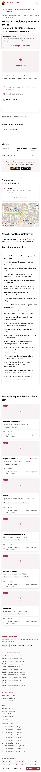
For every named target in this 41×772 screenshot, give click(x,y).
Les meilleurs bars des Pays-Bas (13, 746)
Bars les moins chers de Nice (12, 683)
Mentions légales (7, 716)
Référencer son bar (8, 695)
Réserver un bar (7, 708)
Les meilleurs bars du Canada (12, 732)
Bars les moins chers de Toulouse (13, 675)
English (13, 646)
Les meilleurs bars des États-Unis (13, 751)
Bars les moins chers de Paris (12, 669)
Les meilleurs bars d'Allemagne (12, 737)
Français (5, 646)
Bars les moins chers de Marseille (13, 686)
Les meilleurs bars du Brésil (11, 729)
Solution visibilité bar (9, 701)
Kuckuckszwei (8, 18)
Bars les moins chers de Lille (11, 667)
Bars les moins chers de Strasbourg (14, 664)
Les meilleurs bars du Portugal (12, 748)
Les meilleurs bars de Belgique (12, 727)
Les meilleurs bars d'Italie (10, 743)
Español (30, 646)
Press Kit (5, 719)
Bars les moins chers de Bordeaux (13, 672)
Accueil (4, 15)
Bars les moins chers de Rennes (13, 661)
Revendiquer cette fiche (20, 46)
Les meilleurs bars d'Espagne (12, 740)
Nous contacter (7, 714)
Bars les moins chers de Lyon (12, 658)
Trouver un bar (33, 768)
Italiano (22, 646)
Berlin (20, 15)
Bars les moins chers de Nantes (12, 680)
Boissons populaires (9, 688)
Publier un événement (9, 698)
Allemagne (12, 15)
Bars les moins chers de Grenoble (13, 656)
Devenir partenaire (8, 711)
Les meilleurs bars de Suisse (11, 735)
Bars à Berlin (34, 15)
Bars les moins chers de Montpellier (14, 677)
